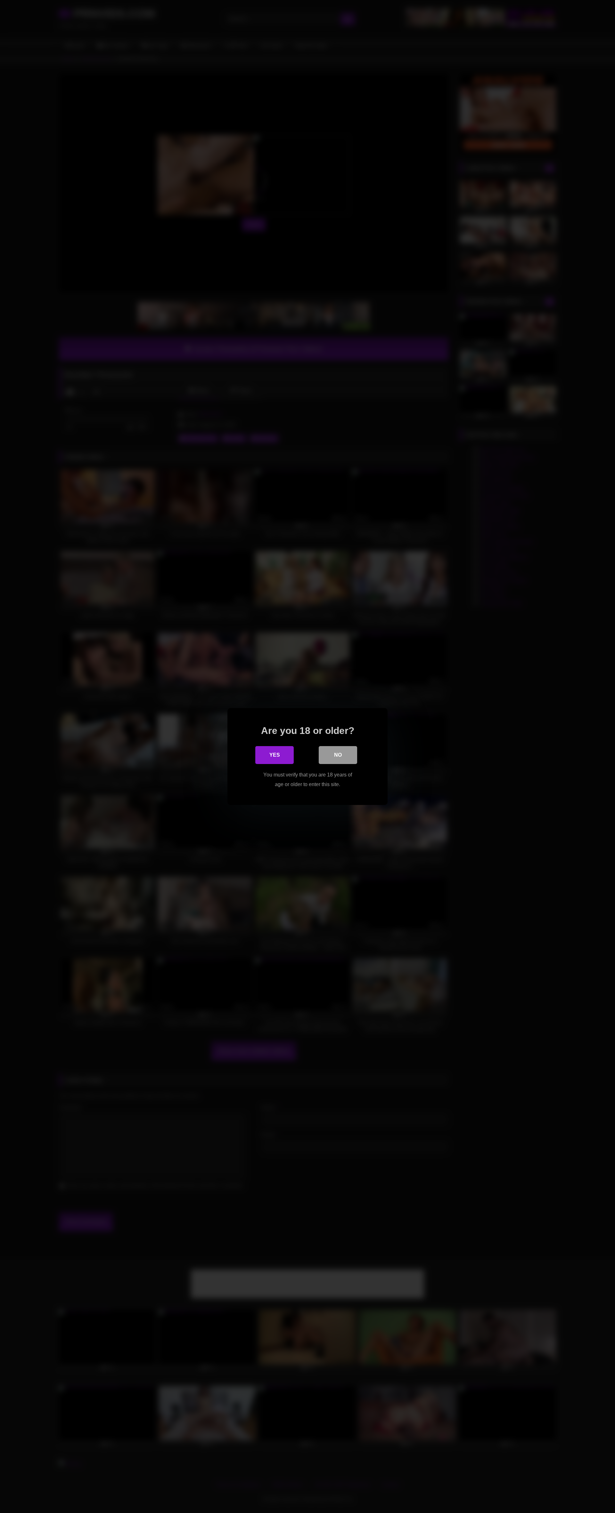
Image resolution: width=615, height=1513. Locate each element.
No (338, 755)
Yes (274, 755)
